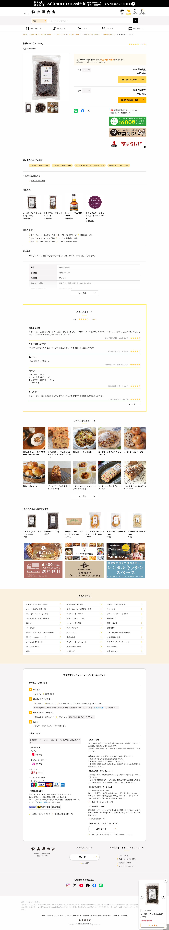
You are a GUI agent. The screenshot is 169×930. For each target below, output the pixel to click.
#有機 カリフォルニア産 (118, 165)
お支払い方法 (62, 717)
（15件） (143, 44)
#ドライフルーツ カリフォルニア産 (90, 165)
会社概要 (85, 863)
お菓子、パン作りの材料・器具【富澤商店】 (38, 34)
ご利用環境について (97, 819)
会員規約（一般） (125, 862)
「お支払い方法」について (63, 814)
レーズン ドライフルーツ (91, 34)
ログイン (38, 694)
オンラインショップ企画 (46, 238)
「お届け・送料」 (98, 707)
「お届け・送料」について (40, 814)
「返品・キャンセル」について (101, 802)
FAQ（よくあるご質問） (128, 859)
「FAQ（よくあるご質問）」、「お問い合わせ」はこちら (111, 834)
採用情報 (124, 915)
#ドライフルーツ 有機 (62, 165)
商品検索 (50, 915)
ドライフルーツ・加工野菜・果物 (67, 34)
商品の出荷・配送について (121, 113)
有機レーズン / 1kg (38, 180)
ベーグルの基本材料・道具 (67, 238)
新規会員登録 (49, 694)
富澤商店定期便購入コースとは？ (125, 110)
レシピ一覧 (59, 915)
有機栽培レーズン (109, 34)
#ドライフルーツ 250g (39, 165)
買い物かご (39, 703)
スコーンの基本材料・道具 (67, 241)
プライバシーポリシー (127, 866)
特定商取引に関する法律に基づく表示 (97, 915)
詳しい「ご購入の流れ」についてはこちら (50, 725)
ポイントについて (65, 703)
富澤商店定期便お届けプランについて (89, 703)
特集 (32, 238)
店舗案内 (116, 915)
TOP (43, 915)
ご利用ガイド (123, 855)
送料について (51, 703)
